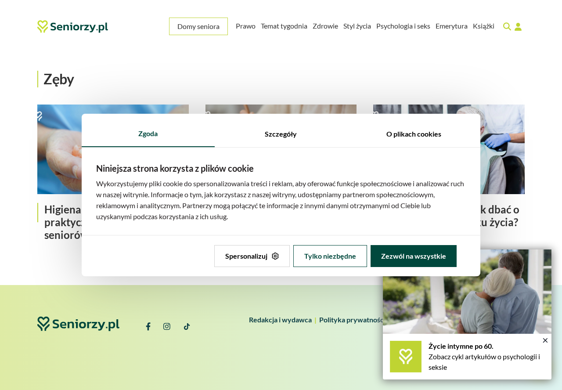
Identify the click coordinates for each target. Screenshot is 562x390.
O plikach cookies (413, 134)
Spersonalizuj (246, 256)
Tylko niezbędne (330, 256)
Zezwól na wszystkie (413, 256)
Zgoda (148, 133)
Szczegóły (281, 134)
